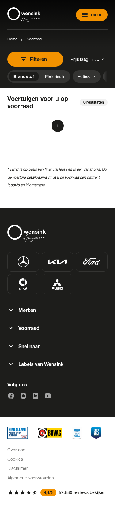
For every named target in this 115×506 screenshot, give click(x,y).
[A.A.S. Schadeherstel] (96, 433)
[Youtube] (48, 396)
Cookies (15, 459)
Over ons (16, 449)
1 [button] (57, 125)
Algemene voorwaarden (30, 477)
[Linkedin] (35, 396)
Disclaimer (17, 468)
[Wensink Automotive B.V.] (25, 14)
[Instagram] (23, 396)
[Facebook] (11, 396)
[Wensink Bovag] (50, 433)
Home (12, 39)
